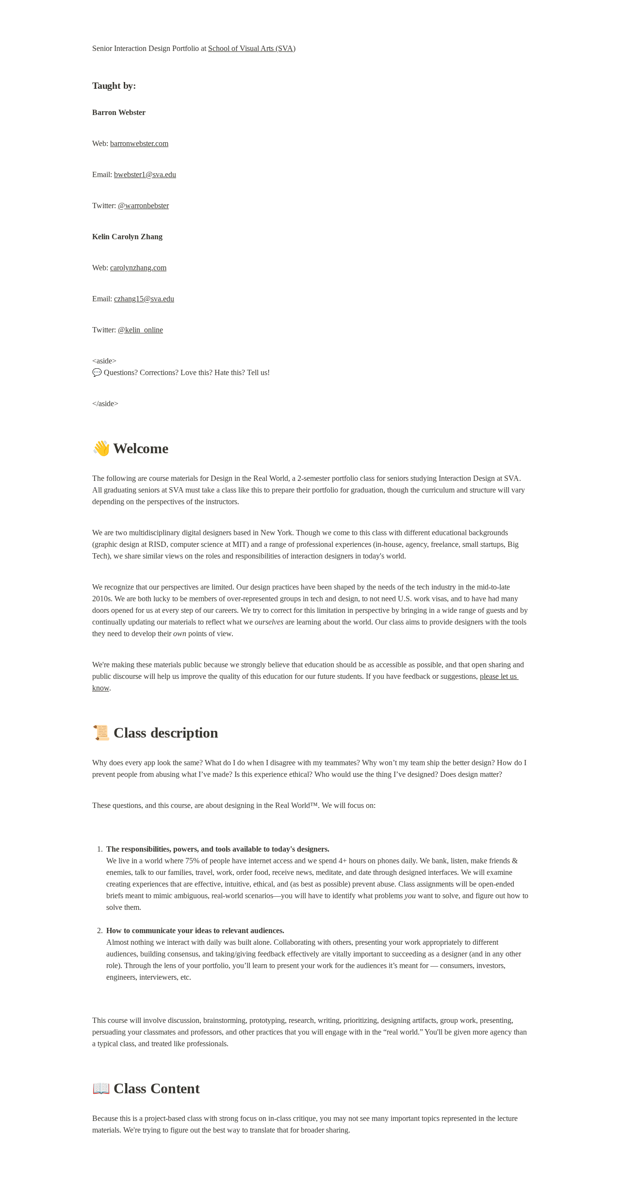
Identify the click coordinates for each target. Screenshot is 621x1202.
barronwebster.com (139, 143)
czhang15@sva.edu (144, 299)
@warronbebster (143, 205)
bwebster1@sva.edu (145, 174)
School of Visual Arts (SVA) (251, 48)
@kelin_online (140, 330)
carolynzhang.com (138, 267)
